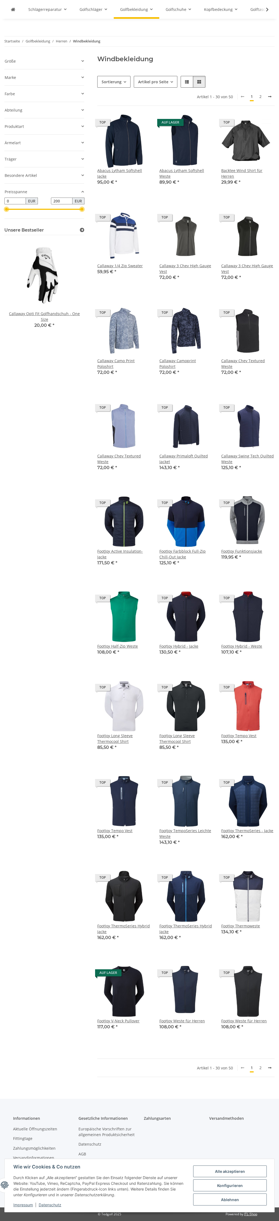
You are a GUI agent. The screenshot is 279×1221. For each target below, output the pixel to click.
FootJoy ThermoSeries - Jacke (247, 830)
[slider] (6, 209)
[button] (263, 9)
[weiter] (270, 96)
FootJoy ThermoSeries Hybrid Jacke (123, 928)
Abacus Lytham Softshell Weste (181, 173)
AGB (82, 1154)
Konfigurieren (230, 1185)
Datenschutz (50, 1204)
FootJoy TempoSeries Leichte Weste (185, 833)
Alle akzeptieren (230, 1171)
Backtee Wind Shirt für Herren (241, 173)
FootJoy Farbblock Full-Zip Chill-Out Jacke (182, 554)
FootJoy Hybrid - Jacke (178, 646)
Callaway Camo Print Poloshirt (116, 363)
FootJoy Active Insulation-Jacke (120, 554)
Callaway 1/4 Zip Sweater (120, 265)
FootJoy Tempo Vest (238, 735)
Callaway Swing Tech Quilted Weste (247, 458)
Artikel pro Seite (153, 81)
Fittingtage (22, 1138)
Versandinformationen (33, 1157)
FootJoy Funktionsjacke (241, 551)
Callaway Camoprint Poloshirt (177, 363)
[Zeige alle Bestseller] (82, 230)
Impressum (23, 1204)
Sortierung (112, 81)
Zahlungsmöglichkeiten (34, 1148)
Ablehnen (230, 1199)
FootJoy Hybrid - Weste (241, 646)
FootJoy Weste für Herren (182, 1020)
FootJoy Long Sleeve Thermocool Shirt (115, 738)
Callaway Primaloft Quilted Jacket (183, 458)
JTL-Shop (250, 1214)
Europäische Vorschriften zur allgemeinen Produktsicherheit (106, 1131)
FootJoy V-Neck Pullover (118, 1020)
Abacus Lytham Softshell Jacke (119, 173)
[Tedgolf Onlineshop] (13, 9)
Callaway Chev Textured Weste (243, 363)
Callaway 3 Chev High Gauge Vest (185, 268)
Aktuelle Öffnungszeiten (35, 1128)
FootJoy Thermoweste (240, 925)
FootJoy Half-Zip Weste (117, 646)
